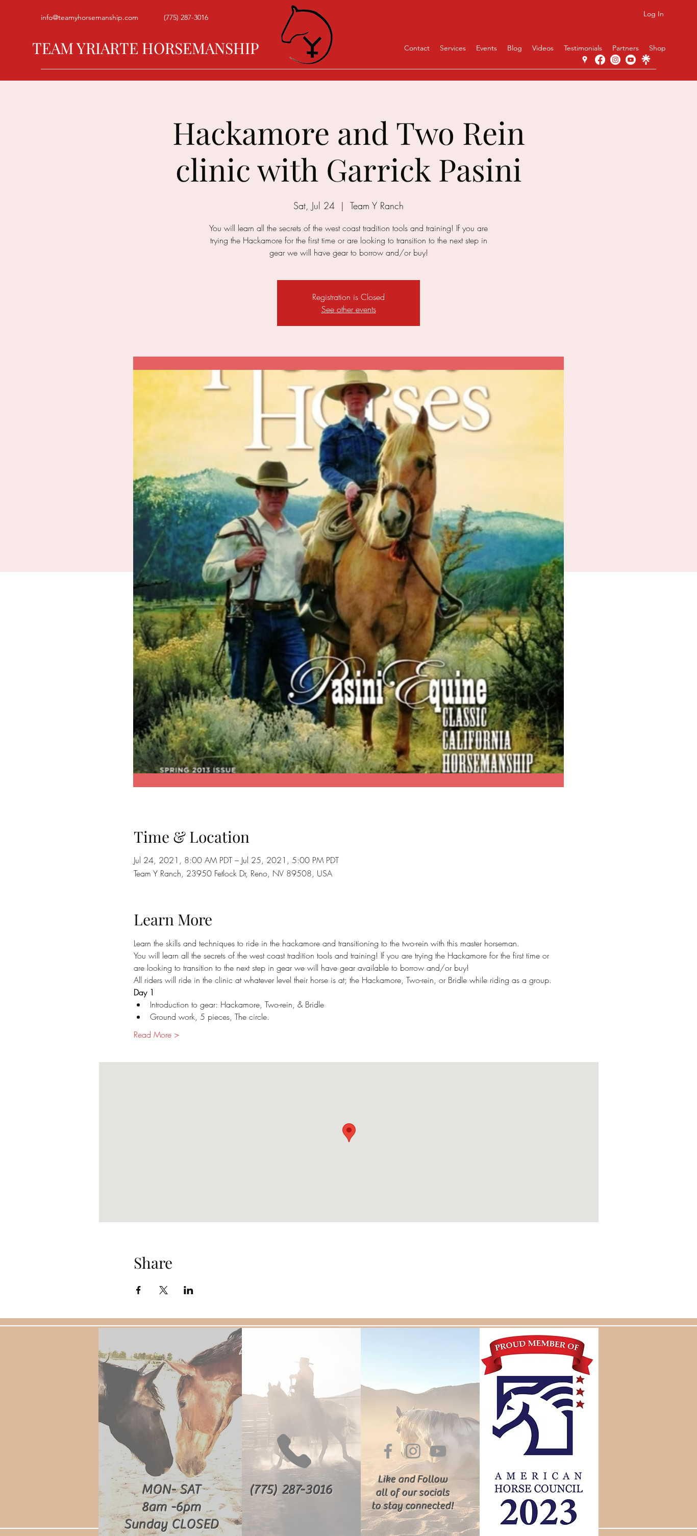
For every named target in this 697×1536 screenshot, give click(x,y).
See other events (348, 309)
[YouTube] (631, 60)
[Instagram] (615, 60)
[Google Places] (585, 60)
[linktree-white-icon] (646, 60)
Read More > (156, 1034)
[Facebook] (600, 60)
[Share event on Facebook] (138, 1290)
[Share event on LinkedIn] (188, 1290)
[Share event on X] (163, 1290)
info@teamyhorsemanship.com (89, 17)
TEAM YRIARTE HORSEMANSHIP (145, 48)
